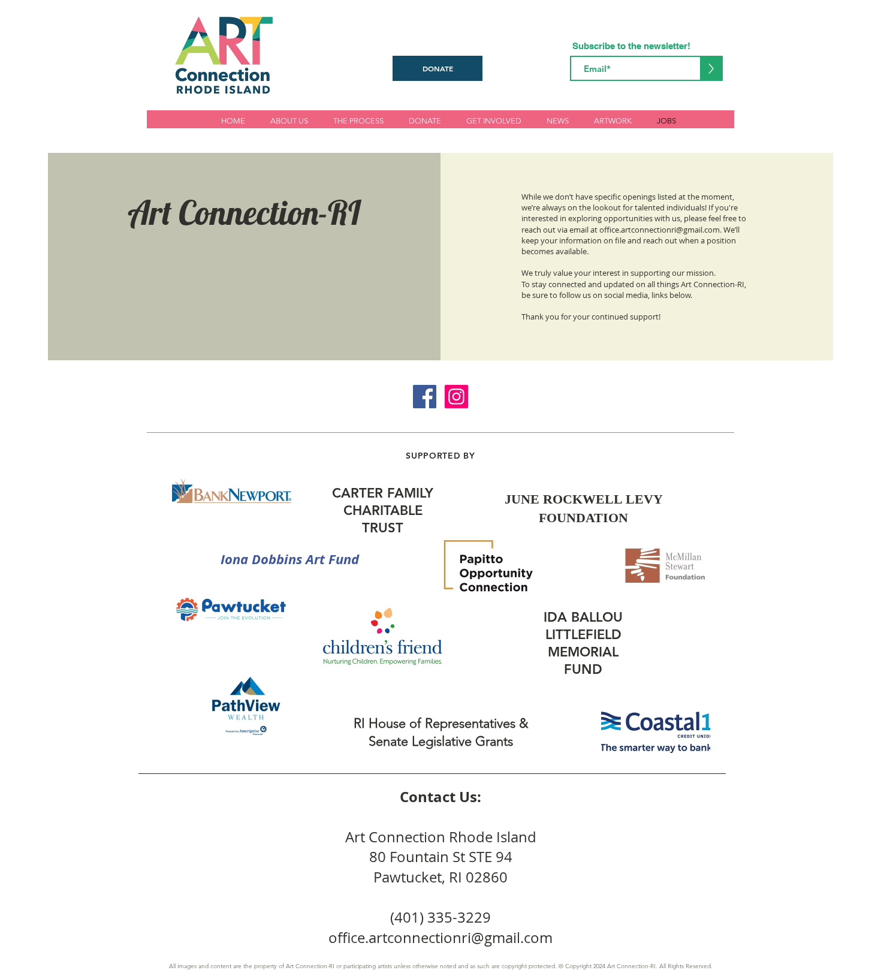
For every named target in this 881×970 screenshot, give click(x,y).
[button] (494, 120)
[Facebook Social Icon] (424, 396)
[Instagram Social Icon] (456, 396)
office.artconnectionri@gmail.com (659, 229)
